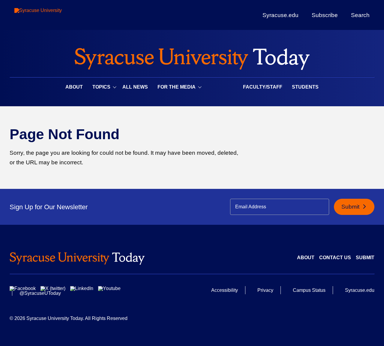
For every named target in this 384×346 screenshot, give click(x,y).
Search (360, 15)
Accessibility (224, 290)
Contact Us (335, 257)
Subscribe (325, 15)
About (74, 86)
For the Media (177, 86)
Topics (101, 86)
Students (305, 86)
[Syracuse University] (51, 15)
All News (135, 86)
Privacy (265, 290)
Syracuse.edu (280, 15)
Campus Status (309, 290)
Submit (351, 207)
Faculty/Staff (262, 86)
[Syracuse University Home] (192, 57)
